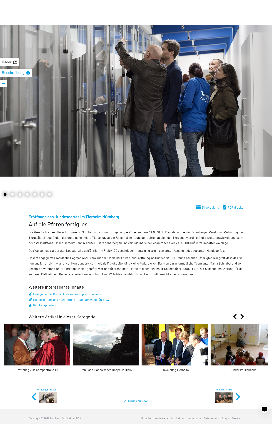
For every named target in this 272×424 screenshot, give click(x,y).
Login (225, 418)
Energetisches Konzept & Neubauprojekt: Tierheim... (68, 294)
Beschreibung (13, 72)
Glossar (236, 418)
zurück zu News (138, 401)
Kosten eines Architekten (169, 418)
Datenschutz (211, 418)
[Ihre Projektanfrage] (264, 409)
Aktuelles (145, 418)
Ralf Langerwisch (44, 305)
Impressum (194, 418)
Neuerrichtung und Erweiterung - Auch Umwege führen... (71, 299)
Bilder (6, 62)
